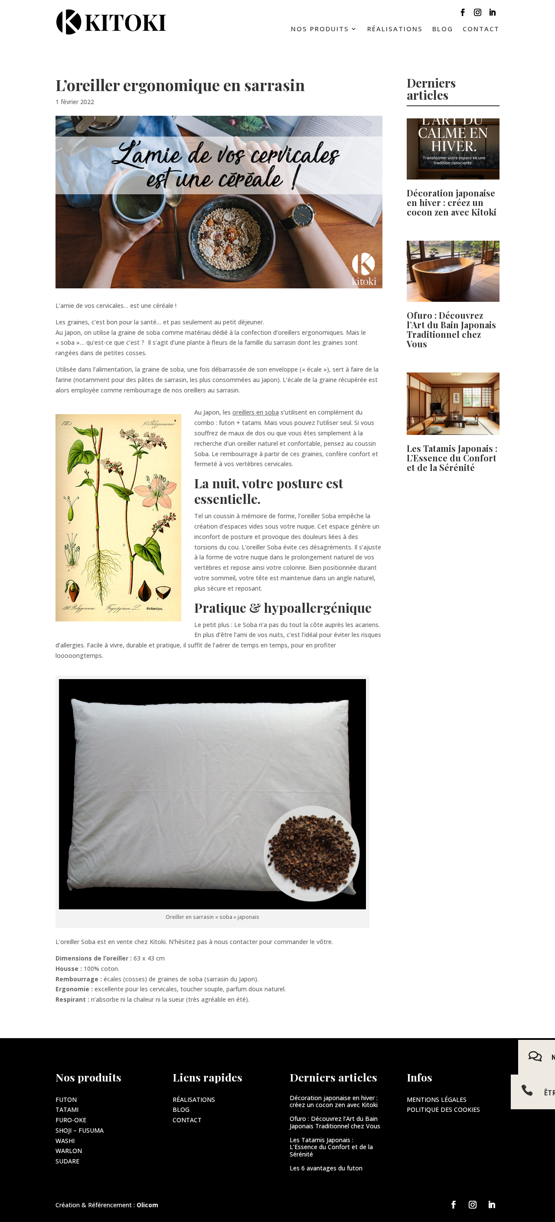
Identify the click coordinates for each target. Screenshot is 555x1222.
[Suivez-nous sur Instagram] (477, 14)
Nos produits (320, 29)
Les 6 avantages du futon (326, 1168)
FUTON (66, 1099)
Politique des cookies (443, 1109)
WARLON (69, 1151)
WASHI (65, 1141)
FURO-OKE (71, 1120)
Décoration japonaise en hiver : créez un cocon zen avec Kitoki (451, 202)
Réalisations (395, 29)
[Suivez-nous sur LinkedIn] (492, 14)
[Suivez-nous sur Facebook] (462, 14)
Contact (481, 29)
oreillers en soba (255, 412)
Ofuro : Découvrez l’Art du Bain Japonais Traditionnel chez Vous (451, 329)
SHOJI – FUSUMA (80, 1130)
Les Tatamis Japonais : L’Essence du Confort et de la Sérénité (452, 457)
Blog (442, 29)
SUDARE (67, 1161)
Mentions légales (437, 1099)
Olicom (147, 1205)
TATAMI (67, 1109)
